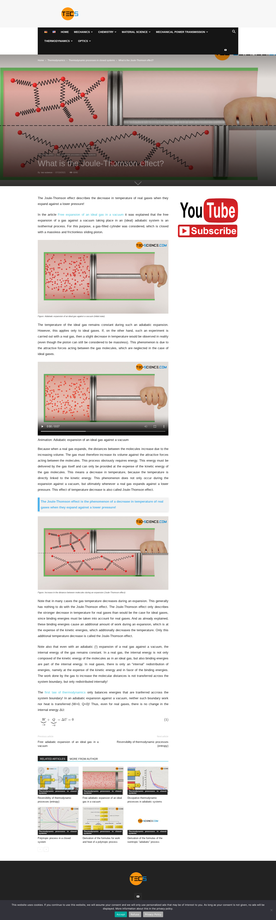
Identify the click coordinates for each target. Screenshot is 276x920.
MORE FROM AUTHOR (84, 758)
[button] (233, 32)
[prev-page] (40, 849)
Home (65, 31)
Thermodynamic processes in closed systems (92, 60)
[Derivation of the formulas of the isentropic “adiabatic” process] (147, 821)
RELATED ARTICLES (52, 758)
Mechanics (82, 31)
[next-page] (46, 849)
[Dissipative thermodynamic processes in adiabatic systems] (147, 781)
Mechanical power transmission (180, 31)
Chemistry (105, 31)
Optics (83, 40)
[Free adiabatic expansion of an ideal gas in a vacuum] (103, 781)
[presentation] (103, 722)
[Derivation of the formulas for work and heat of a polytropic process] (103, 821)
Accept (121, 914)
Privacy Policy (153, 914)
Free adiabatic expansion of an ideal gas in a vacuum (68, 743)
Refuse (135, 914)
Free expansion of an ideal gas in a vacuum (91, 214)
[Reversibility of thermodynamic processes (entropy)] (58, 781)
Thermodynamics (57, 40)
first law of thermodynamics (65, 692)
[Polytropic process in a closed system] (58, 821)
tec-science (46, 172)
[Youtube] (225, 50)
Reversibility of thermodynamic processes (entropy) (142, 743)
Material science (135, 31)
